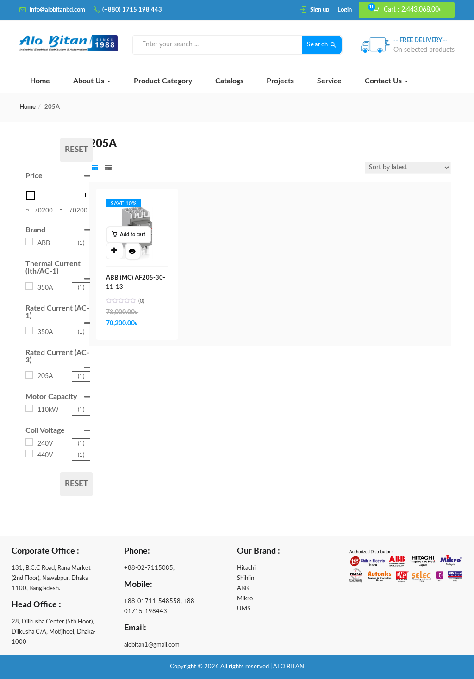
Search (319, 45)
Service (329, 81)
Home (40, 81)
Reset (76, 149)
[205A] (29, 375)
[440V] (29, 453)
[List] (108, 168)
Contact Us (384, 81)
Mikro (245, 599)
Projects (280, 81)
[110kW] (29, 408)
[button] (411, 10)
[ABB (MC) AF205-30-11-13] (137, 208)
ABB (243, 589)
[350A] (29, 286)
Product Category (163, 81)
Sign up (319, 10)
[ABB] (29, 241)
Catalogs (229, 81)
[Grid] (94, 168)
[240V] (29, 442)
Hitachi (246, 568)
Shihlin (245, 578)
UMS (243, 609)
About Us (89, 81)
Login (344, 10)
